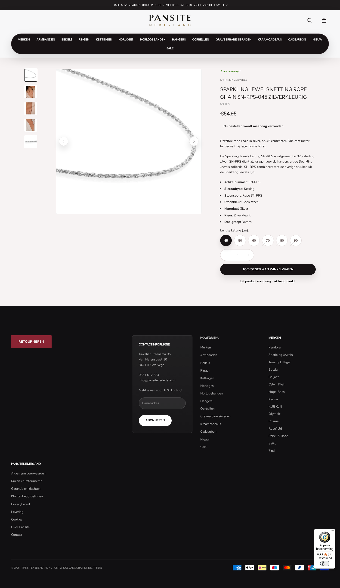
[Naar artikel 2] (30, 91)
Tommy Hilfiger (280, 362)
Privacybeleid (20, 504)
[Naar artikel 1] (30, 75)
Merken (24, 39)
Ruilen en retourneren (26, 481)
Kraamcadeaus (270, 39)
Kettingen (104, 39)
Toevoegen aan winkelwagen (268, 269)
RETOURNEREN (31, 341)
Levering (17, 512)
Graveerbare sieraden (233, 39)
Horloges (126, 39)
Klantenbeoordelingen (27, 496)
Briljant (274, 377)
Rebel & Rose (278, 436)
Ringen (84, 39)
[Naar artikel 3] (30, 108)
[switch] (324, 563)
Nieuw (317, 39)
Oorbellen (200, 39)
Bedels (67, 39)
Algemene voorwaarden (28, 473)
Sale (170, 48)
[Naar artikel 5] (30, 141)
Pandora (275, 347)
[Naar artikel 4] (30, 125)
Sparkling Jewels (233, 79)
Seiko (272, 443)
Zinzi (272, 451)
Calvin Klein (277, 384)
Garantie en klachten (25, 488)
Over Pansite (20, 527)
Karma (273, 399)
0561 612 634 (149, 375)
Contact (16, 535)
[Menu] (332, 532)
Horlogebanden (153, 39)
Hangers (179, 39)
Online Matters (91, 567)
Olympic (274, 414)
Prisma (273, 421)
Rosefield (275, 428)
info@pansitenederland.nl (157, 380)
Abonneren (155, 420)
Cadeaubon (297, 39)
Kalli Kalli (275, 406)
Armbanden (46, 39)
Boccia (273, 369)
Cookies (16, 519)
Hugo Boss (277, 392)
